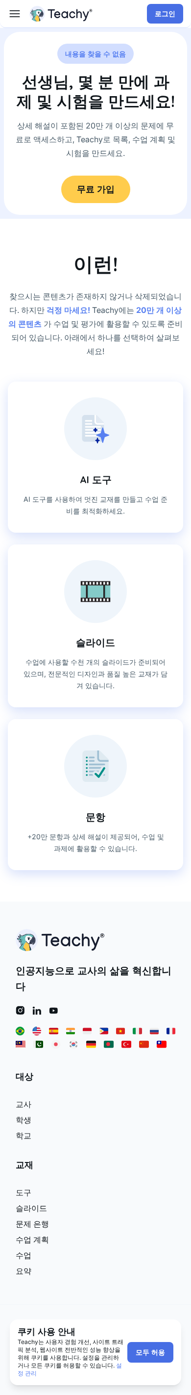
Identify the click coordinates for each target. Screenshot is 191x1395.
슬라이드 (31, 1208)
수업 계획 (32, 1239)
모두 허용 (150, 1352)
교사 (23, 1104)
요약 (23, 1271)
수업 (23, 1255)
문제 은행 (32, 1224)
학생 (23, 1120)
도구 (23, 1192)
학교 (23, 1135)
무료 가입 (96, 189)
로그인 (165, 13)
